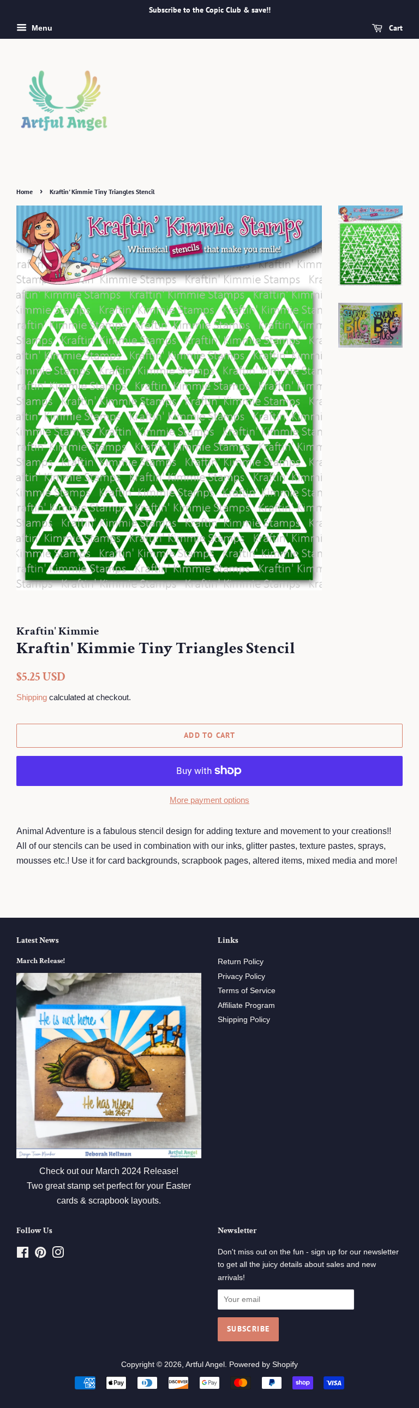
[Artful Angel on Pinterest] (40, 1255)
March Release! (40, 961)
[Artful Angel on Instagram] (58, 1255)
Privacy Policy (241, 976)
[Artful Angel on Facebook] (22, 1255)
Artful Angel (205, 1364)
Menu (40, 28)
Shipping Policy (244, 1020)
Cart (395, 28)
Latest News (37, 940)
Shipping (31, 697)
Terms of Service (247, 991)
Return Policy (241, 962)
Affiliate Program (246, 1005)
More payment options (209, 800)
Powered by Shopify (263, 1364)
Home (24, 191)
